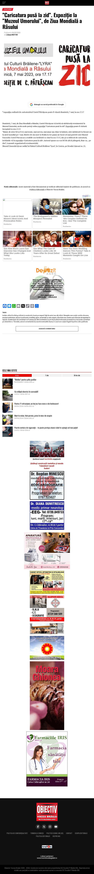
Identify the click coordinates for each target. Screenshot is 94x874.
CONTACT (69, 833)
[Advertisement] (46, 166)
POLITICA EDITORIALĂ (43, 836)
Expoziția (69, 126)
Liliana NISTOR (12, 35)
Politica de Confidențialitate (17, 833)
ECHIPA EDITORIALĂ (81, 833)
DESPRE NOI (56, 836)
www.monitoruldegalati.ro (47, 858)
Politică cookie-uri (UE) (54, 833)
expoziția (7, 112)
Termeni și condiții (37, 833)
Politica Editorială (36, 189)
